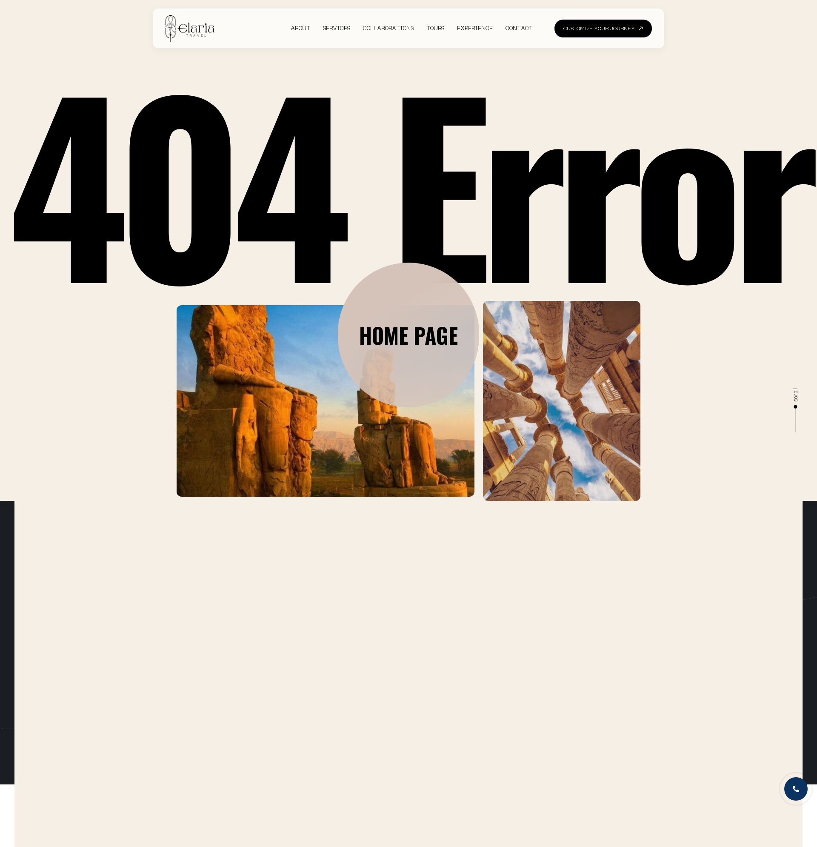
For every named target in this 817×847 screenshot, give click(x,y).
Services (336, 28)
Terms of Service (504, 723)
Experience (475, 28)
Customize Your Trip (414, 689)
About (300, 28)
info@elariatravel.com (600, 708)
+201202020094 (590, 682)
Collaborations (388, 28)
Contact (519, 28)
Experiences (391, 723)
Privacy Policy (500, 706)
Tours (435, 28)
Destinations (392, 706)
